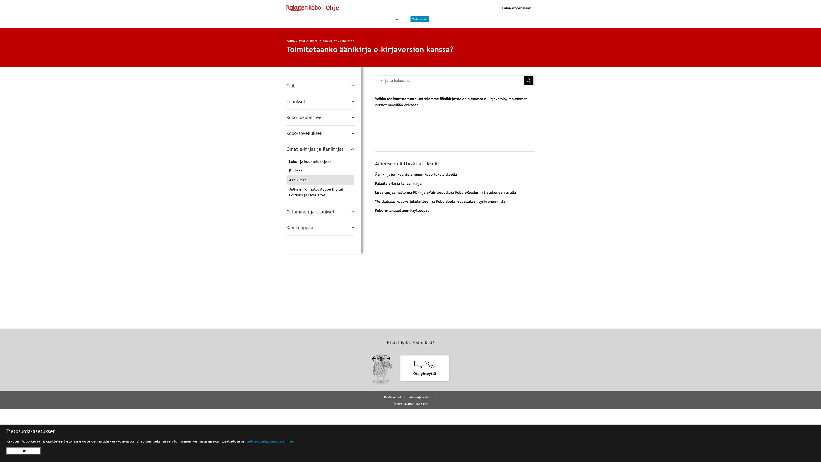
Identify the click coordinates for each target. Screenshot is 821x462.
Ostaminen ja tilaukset (310, 212)
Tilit (290, 86)
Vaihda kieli (420, 19)
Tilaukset (296, 102)
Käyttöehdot (392, 397)
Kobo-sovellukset (304, 133)
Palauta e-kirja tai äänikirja (398, 183)
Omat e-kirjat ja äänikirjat (317, 41)
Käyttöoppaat (300, 228)
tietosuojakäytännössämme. (270, 441)
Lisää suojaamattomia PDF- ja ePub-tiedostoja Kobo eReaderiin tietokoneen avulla (445, 192)
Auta (291, 41)
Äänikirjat (347, 41)
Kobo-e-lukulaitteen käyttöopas (402, 210)
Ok (23, 451)
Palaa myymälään (516, 8)
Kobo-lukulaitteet (304, 117)
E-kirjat (295, 170)
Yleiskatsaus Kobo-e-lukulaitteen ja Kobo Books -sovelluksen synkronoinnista (440, 201)
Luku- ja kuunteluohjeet (310, 161)
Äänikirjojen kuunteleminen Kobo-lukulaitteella (416, 174)
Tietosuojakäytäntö (420, 397)
